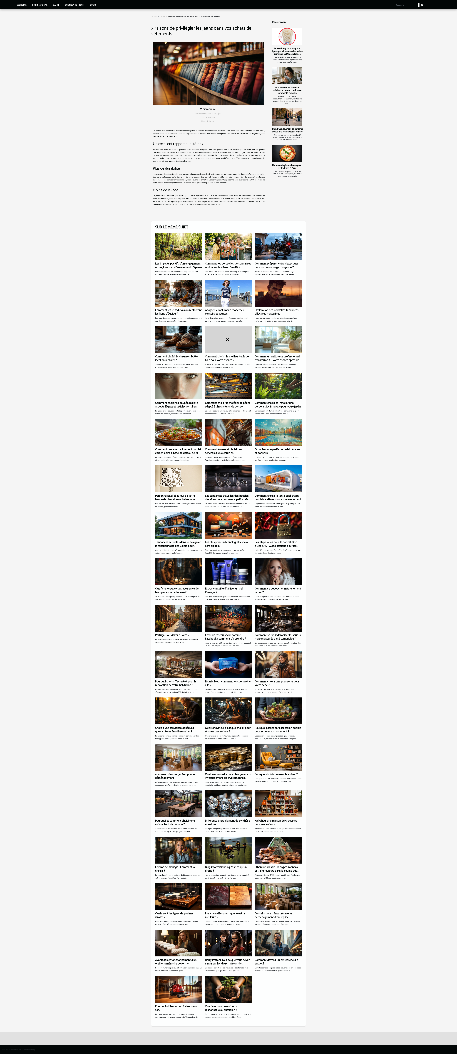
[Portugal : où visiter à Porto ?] (178, 618)
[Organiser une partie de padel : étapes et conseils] (278, 432)
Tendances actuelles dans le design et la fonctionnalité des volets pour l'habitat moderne (178, 546)
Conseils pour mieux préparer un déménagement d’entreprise (274, 915)
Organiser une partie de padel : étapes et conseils (277, 451)
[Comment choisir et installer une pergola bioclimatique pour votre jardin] (278, 385)
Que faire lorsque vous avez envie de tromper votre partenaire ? (177, 590)
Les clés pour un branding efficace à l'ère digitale (226, 544)
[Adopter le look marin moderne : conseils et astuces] (228, 293)
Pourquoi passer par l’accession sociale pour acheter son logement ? (278, 730)
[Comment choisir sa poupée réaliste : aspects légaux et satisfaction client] (178, 385)
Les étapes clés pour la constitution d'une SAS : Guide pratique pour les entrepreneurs (276, 546)
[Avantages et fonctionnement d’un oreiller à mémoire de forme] (178, 943)
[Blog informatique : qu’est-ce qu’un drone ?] (228, 850)
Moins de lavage (208, 121)
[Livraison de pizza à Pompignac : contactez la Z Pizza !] (287, 153)
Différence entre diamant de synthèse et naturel (227, 822)
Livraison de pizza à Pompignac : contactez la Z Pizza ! (287, 167)
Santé (56, 5)
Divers (93, 5)
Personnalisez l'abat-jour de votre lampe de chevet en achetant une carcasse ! (175, 499)
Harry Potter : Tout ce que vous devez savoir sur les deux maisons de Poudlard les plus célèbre (227, 964)
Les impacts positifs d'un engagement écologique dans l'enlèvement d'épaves (178, 265)
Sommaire (209, 109)
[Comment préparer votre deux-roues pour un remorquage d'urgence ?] (278, 246)
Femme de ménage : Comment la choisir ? (175, 869)
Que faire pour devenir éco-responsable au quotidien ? (221, 1008)
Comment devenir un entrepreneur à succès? (276, 962)
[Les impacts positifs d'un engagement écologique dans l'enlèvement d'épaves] (178, 246)
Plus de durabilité (208, 117)
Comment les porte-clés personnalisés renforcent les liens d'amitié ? (228, 265)
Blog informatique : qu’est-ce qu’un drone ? (226, 869)
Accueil (154, 16)
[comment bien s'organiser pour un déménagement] (178, 757)
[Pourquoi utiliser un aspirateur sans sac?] (178, 989)
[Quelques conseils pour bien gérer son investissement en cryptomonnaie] (228, 757)
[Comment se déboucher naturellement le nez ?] (278, 571)
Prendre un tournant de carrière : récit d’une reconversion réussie (287, 130)
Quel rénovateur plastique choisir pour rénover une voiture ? (228, 730)
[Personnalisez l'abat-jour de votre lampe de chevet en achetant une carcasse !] (178, 478)
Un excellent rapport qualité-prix (207, 113)
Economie (22, 5)
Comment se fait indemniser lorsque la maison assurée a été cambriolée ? (278, 637)
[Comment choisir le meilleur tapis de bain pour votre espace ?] (228, 339)
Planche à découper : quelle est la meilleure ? (225, 915)
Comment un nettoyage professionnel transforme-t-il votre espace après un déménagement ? (277, 360)
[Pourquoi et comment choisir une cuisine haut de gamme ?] (178, 803)
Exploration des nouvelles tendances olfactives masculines (276, 312)
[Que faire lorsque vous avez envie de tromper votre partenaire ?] (178, 571)
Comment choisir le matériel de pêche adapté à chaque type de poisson (227, 405)
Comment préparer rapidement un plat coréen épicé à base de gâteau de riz (178, 451)
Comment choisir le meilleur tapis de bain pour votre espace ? (227, 358)
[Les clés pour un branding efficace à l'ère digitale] (228, 525)
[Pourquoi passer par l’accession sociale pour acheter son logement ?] (278, 710)
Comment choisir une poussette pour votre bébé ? (277, 683)
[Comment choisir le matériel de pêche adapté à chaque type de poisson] (228, 385)
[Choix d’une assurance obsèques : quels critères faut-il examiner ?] (178, 710)
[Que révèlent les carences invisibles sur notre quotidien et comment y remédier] (287, 75)
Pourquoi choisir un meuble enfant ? (276, 774)
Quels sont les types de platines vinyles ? (174, 915)
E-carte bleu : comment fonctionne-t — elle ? (228, 683)
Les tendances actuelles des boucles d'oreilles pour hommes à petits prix (227, 498)
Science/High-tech (74, 5)
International (39, 5)
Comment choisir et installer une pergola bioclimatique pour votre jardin (278, 405)
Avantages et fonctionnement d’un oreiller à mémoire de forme (175, 962)
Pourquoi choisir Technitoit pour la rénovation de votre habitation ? (175, 683)
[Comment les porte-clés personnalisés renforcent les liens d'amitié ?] (228, 246)
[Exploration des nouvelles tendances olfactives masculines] (278, 293)
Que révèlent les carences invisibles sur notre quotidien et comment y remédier (287, 90)
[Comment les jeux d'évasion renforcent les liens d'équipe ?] (178, 293)
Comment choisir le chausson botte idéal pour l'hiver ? (176, 358)
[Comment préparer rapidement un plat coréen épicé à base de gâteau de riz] (178, 432)
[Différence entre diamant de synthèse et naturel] (228, 803)
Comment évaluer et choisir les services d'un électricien (223, 451)
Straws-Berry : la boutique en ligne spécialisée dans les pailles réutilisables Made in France (287, 51)
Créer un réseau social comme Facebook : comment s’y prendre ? (225, 637)
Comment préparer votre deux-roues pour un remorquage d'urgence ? (276, 265)
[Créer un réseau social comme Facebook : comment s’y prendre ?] (228, 618)
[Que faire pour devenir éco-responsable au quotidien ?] (228, 989)
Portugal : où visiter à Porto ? (172, 635)
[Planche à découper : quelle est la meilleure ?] (228, 896)
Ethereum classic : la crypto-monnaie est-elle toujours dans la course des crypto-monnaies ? (277, 871)
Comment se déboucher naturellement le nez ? (278, 590)
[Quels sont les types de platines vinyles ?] (178, 896)
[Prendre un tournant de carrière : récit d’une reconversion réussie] (287, 117)
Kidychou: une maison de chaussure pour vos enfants (276, 822)
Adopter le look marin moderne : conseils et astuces (224, 312)
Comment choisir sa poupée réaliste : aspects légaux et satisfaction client (177, 405)
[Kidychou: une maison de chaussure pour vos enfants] (278, 803)
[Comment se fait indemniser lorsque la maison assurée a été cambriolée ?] (278, 618)
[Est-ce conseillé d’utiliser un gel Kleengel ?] (228, 571)
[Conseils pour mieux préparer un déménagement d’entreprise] (278, 896)
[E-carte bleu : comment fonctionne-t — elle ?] (228, 664)
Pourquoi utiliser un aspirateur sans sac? (176, 1008)
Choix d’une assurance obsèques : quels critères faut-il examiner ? (175, 730)
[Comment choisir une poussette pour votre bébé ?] (278, 664)
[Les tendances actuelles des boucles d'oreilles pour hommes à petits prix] (228, 478)
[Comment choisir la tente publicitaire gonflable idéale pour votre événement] (278, 478)
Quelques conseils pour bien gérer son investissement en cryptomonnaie (228, 776)
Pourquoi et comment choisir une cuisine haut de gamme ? (175, 822)
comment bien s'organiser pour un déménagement (175, 776)
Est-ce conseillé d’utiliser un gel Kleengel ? (224, 590)
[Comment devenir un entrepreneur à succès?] (278, 943)
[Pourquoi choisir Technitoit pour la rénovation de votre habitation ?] (178, 664)
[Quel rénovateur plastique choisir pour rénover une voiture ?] (228, 710)
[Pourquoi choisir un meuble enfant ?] (278, 757)
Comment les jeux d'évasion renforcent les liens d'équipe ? (178, 312)
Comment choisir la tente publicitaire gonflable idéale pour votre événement (278, 498)
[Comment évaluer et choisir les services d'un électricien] (228, 432)
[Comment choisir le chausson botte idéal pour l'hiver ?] (178, 339)
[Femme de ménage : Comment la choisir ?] (178, 850)
